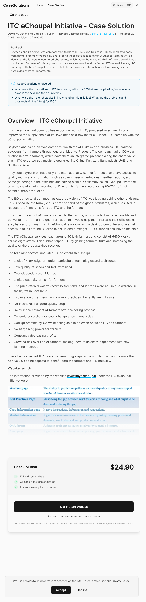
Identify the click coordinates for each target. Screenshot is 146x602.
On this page (19, 14)
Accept (61, 590)
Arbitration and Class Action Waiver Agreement (94, 523)
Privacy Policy (120, 580)
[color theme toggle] (137, 5)
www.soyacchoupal (81, 376)
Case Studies (56, 5)
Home (39, 5)
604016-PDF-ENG (103, 33)
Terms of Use (66, 523)
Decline (82, 590)
